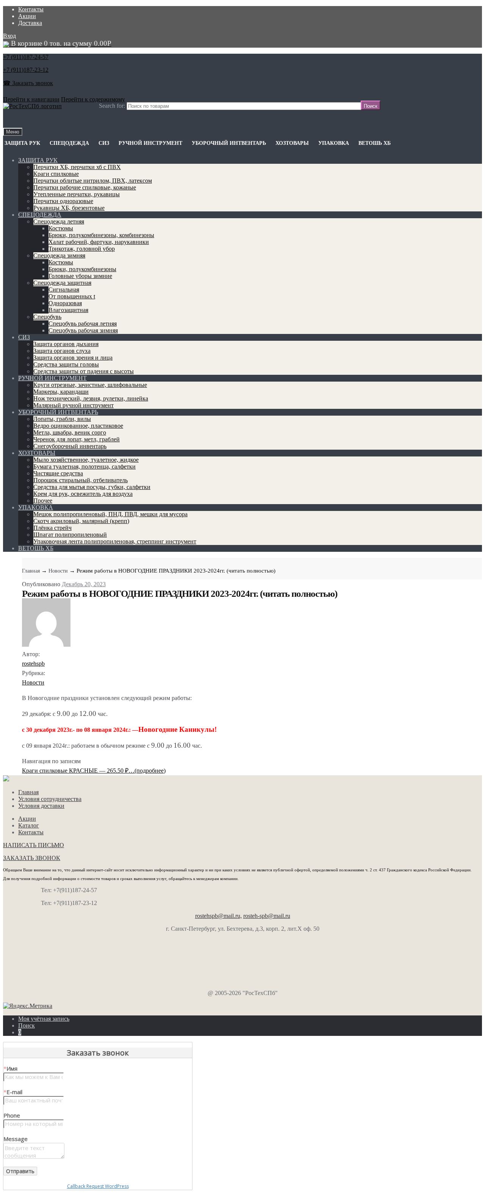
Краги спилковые (56, 174)
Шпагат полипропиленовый (70, 534)
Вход (9, 36)
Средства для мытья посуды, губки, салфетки (91, 487)
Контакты (31, 9)
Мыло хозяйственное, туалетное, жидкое (86, 459)
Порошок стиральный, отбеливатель (80, 480)
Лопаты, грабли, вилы (62, 419)
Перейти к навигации (31, 99)
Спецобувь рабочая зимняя (83, 330)
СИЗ (104, 143)
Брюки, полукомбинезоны (82, 269)
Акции (27, 16)
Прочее (42, 500)
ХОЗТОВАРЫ (292, 143)
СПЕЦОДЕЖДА (69, 143)
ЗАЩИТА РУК (22, 143)
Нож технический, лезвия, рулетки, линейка (90, 398)
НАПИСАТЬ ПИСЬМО (33, 845)
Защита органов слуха (62, 351)
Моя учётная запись (43, 1018)
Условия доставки (41, 806)
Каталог (28, 825)
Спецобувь (47, 317)
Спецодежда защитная (62, 282)
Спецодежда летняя (58, 221)
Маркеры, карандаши (61, 391)
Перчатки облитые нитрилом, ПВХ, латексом (92, 180)
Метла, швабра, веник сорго (69, 432)
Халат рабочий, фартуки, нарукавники (98, 242)
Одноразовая (65, 303)
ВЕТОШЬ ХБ (374, 143)
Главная (31, 571)
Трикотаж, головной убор (81, 248)
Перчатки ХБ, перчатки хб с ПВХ (77, 167)
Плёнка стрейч (52, 528)
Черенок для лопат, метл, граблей (76, 439)
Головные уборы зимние (80, 276)
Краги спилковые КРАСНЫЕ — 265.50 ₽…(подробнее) (94, 770)
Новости (58, 571)
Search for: (112, 105)
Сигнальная (63, 289)
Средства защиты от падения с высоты (83, 371)
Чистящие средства (58, 473)
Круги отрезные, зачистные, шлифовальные (90, 385)
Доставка (30, 23)
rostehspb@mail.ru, (218, 916)
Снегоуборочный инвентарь (69, 446)
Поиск (26, 1025)
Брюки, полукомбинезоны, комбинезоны (101, 235)
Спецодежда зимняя (59, 255)
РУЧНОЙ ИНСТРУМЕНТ (150, 143)
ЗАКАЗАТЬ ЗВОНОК (31, 858)
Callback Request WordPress (98, 1186)
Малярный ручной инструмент (73, 405)
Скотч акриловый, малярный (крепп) (81, 521)
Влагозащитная (68, 310)
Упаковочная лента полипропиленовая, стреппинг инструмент (114, 541)
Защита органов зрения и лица (73, 357)
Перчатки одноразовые (63, 201)
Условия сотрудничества (49, 799)
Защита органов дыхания (66, 344)
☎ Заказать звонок (28, 83)
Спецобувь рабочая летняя (82, 323)
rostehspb (33, 663)
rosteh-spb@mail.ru (266, 916)
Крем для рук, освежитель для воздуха (83, 494)
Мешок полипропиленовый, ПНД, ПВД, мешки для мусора (110, 514)
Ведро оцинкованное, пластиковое (78, 425)
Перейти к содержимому (93, 99)
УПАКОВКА (333, 143)
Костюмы (60, 228)
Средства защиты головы (66, 364)
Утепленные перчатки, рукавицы (76, 194)
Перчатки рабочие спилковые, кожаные (84, 187)
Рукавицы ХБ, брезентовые (69, 208)
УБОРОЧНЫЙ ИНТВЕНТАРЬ (229, 143)
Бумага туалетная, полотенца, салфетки (84, 466)
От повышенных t (71, 296)
